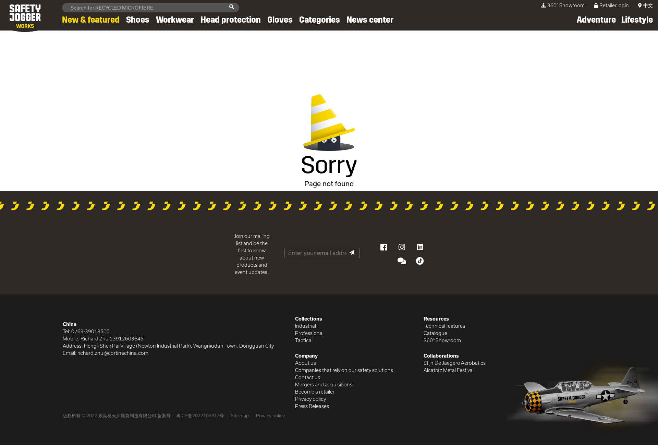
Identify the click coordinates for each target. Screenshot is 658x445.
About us (305, 363)
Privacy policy (310, 399)
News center (369, 20)
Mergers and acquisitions (323, 384)
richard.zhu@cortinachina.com (112, 353)
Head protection (230, 20)
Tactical (304, 340)
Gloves (280, 20)
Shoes (137, 20)
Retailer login (614, 5)
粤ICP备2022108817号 (200, 415)
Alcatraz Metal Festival (449, 370)
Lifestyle (637, 20)
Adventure (596, 20)
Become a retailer (314, 392)
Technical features (444, 326)
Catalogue (435, 333)
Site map (240, 415)
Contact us (307, 377)
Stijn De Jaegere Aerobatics (455, 363)
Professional (309, 333)
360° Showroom (566, 5)
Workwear (175, 20)
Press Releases (312, 406)
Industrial (305, 326)
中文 (648, 5)
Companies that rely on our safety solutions (344, 370)
